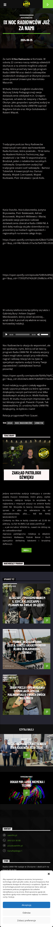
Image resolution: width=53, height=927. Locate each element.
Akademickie (26, 17)
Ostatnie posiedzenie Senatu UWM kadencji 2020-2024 (27, 746)
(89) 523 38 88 (13, 840)
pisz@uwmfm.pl (15, 845)
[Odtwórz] (6, 334)
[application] (26, 334)
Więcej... (26, 550)
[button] (48, 873)
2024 (10, 423)
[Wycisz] (38, 334)
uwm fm (39, 423)
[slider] (45, 334)
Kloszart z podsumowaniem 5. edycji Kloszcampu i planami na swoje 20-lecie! (26, 601)
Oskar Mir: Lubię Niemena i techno (27, 783)
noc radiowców (23, 423)
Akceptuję (26, 905)
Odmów (27, 912)
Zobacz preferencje (26, 920)
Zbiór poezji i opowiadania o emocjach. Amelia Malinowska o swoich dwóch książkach (26, 692)
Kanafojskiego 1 (14, 851)
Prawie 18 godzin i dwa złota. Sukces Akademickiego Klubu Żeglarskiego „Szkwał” (26, 647)
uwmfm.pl (12, 835)
